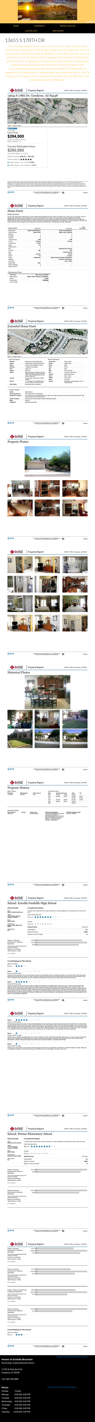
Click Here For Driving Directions (62, 1387)
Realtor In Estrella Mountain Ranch (72, 1357)
